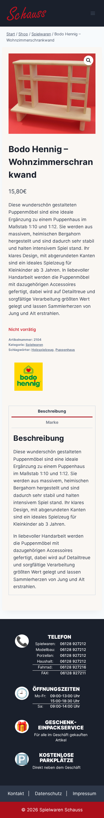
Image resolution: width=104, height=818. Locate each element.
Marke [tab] (52, 422)
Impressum (84, 793)
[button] (88, 60)
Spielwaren (34, 345)
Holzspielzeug (42, 350)
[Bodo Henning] (29, 377)
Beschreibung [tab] (52, 411)
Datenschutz (48, 793)
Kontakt (16, 793)
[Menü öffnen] (93, 13)
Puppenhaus (65, 350)
